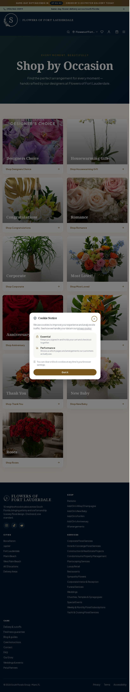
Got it (64, 372)
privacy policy (83, 328)
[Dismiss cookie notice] (93, 319)
